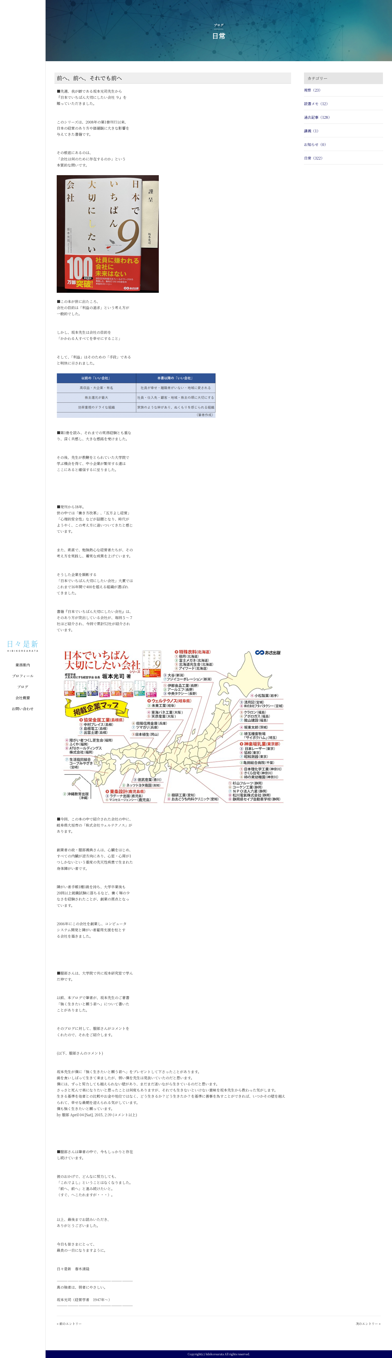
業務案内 (22, 665)
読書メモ (317, 103)
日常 (314, 158)
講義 (312, 130)
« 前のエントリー (69, 1323)
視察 (313, 90)
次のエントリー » (368, 1323)
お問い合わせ (23, 708)
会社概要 (22, 697)
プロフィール (23, 675)
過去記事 (318, 117)
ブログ (22, 686)
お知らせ (316, 144)
